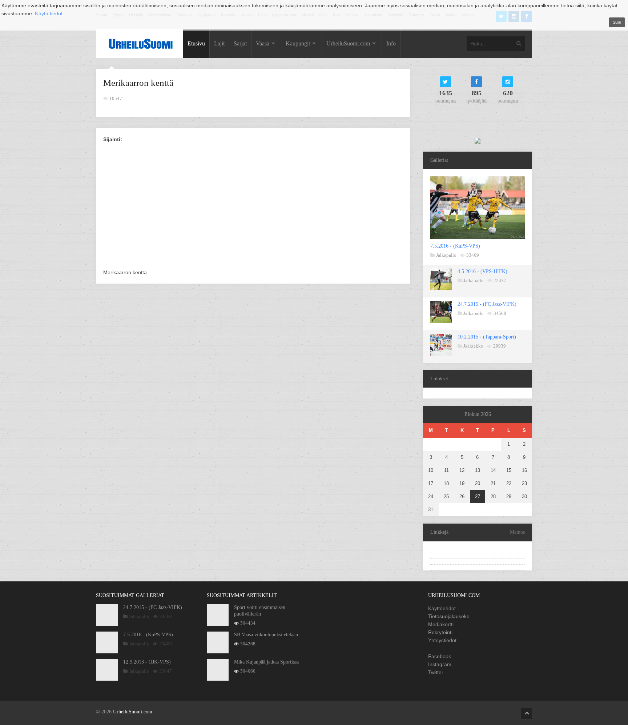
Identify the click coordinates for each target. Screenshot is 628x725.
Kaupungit (298, 43)
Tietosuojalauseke (449, 616)
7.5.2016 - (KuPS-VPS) (455, 246)
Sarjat (240, 43)
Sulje (617, 22)
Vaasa (262, 43)
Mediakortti (441, 624)
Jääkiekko (473, 346)
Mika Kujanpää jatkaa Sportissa (266, 662)
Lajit (219, 43)
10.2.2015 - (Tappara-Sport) (487, 337)
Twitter (435, 672)
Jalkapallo (446, 255)
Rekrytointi (440, 632)
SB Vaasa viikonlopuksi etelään (266, 634)
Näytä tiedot (49, 13)
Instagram (439, 664)
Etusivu (196, 43)
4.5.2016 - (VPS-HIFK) (482, 271)
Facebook (439, 656)
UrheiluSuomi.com (348, 43)
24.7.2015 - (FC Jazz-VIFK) (487, 304)
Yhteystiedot (442, 640)
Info (391, 43)
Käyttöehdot (442, 608)
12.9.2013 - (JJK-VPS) (147, 662)
